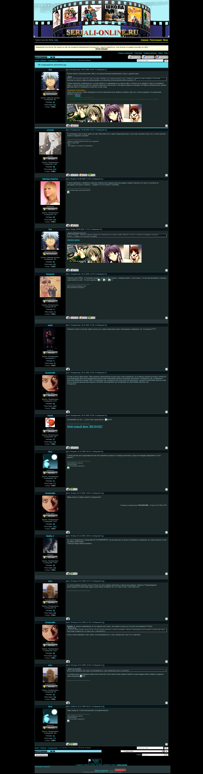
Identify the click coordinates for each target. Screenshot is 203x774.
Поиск (160, 53)
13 (103, 622)
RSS (56, 40)
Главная (144, 40)
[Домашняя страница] (74, 125)
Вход (165, 40)
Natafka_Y (50, 536)
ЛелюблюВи (50, 373)
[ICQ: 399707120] (91, 174)
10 (103, 493)
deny (50, 581)
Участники (138, 53)
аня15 (50, 325)
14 (103, 665)
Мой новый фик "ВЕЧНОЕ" (85, 426)
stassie (50, 415)
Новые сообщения (126, 53)
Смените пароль (73, 240)
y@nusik (50, 130)
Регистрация (156, 40)
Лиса (50, 451)
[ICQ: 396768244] (74, 573)
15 (103, 706)
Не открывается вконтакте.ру (68, 60)
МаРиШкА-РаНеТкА (50, 179)
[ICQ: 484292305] (74, 489)
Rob (50, 69)
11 (103, 536)
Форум (37, 60)
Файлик (78, 96)
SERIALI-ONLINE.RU (101, 770)
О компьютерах (53, 60)
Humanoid (50, 274)
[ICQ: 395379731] (91, 317)
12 (103, 581)
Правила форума (150, 53)
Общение (43, 60)
